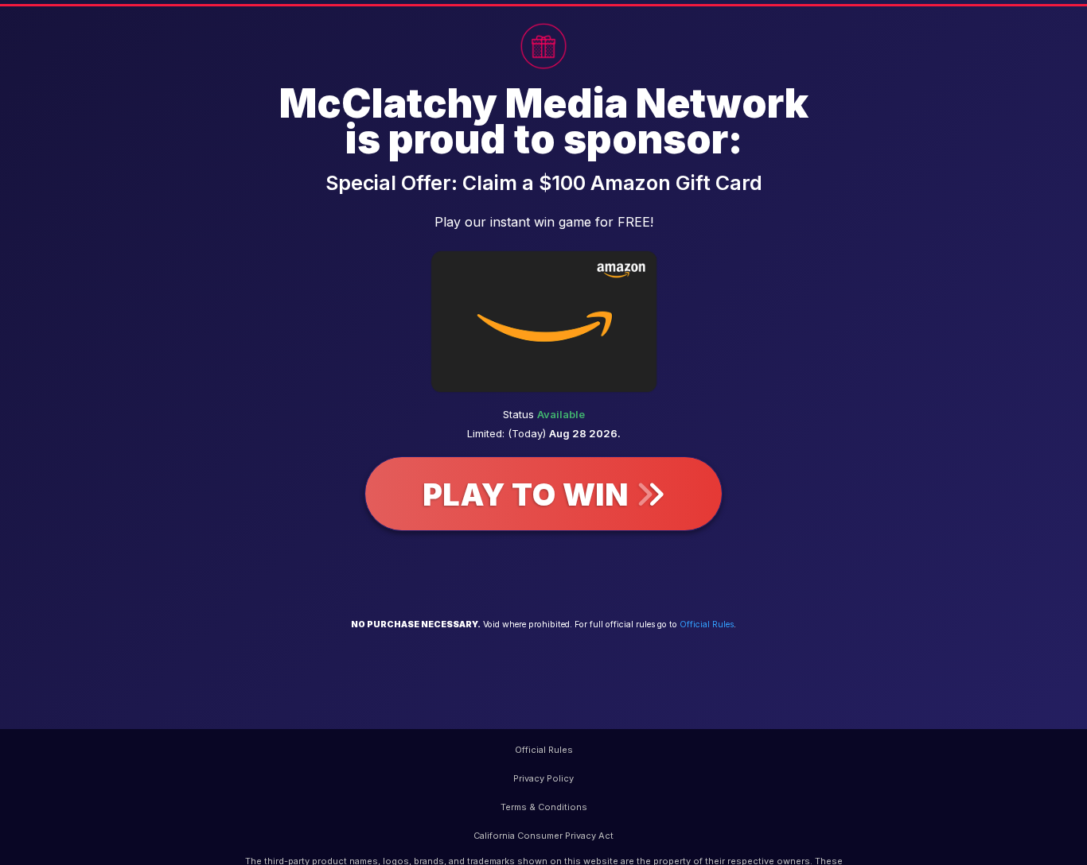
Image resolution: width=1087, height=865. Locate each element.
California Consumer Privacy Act (543, 835)
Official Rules (707, 624)
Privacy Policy (543, 778)
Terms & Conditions (544, 807)
